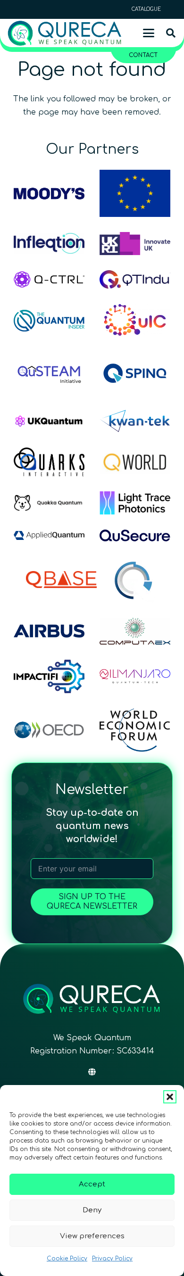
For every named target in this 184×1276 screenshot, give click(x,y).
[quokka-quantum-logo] (49, 503)
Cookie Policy (67, 1258)
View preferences (92, 1236)
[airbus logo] (49, 631)
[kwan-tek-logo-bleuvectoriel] (135, 420)
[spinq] (135, 373)
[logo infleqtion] (49, 243)
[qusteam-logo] (49, 373)
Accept (92, 1184)
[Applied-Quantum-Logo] (49, 535)
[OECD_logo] (49, 730)
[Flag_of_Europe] (135, 193)
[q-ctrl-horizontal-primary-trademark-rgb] (49, 279)
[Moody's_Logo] (49, 193)
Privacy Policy (112, 1258)
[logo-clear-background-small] (65, 33)
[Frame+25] (135, 502)
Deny (92, 1210)
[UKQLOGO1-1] (49, 420)
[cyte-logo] (135, 579)
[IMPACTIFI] (49, 676)
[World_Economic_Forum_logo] (135, 730)
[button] (170, 1097)
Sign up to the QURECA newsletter (92, 901)
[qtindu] (135, 279)
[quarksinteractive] (49, 461)
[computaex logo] (135, 631)
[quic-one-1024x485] (135, 320)
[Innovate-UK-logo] (135, 243)
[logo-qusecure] (135, 535)
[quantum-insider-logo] (49, 320)
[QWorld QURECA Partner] (135, 462)
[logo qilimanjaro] (135, 676)
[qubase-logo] (61, 579)
